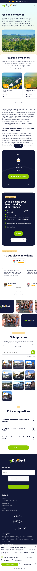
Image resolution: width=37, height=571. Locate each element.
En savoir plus (4, 553)
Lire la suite (19, 146)
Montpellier (21, 538)
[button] (18, 568)
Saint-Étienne (19, 539)
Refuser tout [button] (27, 564)
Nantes (7, 538)
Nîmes (3, 541)
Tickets (4, 498)
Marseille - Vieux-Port (16, 536)
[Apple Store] (18, 516)
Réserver (18, 233)
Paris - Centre (5, 536)
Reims (12, 539)
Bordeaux (28, 538)
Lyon (24, 536)
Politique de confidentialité (18, 483)
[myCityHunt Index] (11, 6)
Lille (3, 539)
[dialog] (18, 557)
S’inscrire (18, 487)
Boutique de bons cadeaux (9, 500)
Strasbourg (14, 538)
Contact (4, 508)
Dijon (32, 539)
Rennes (7, 539)
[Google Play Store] (18, 521)
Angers (8, 541)
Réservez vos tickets (19, 176)
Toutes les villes (31, 356)
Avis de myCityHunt (7, 505)
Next (21, 102)
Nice (3, 538)
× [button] (35, 546)
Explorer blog (5, 503)
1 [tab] (17, 170)
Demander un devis (18, 240)
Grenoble (26, 539)
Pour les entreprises (19, 183)
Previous (15, 102)
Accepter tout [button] (10, 564)
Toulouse (29, 536)
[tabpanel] (18, 163)
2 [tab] (19, 170)
